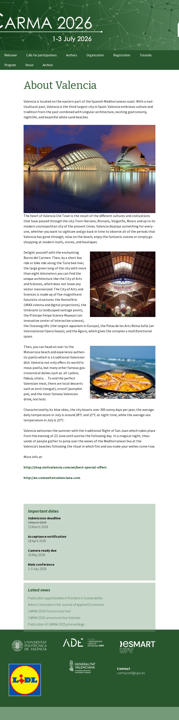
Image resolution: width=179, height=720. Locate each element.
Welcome (10, 55)
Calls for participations (41, 55)
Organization (95, 55)
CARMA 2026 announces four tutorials (54, 617)
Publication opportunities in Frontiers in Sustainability (65, 598)
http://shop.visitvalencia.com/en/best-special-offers (65, 467)
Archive (48, 65)
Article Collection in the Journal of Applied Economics (66, 604)
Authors (71, 55)
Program (10, 65)
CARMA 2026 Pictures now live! (49, 611)
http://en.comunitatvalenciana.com (52, 477)
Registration (121, 55)
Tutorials (146, 55)
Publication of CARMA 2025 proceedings (56, 624)
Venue (29, 65)
